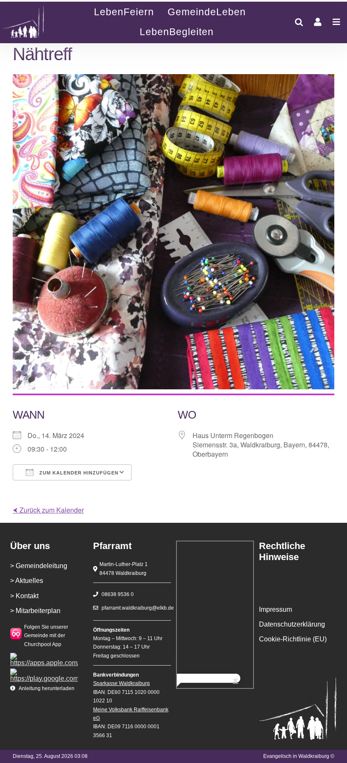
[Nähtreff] (31, 22)
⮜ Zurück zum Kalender (48, 510)
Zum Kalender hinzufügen (78, 472)
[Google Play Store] (44, 671)
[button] (299, 22)
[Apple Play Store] (44, 656)
